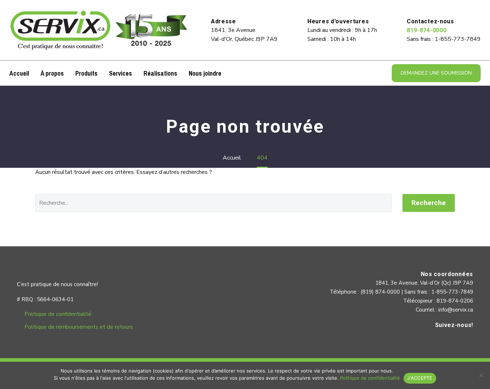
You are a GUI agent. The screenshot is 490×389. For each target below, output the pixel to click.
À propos (52, 73)
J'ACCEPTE (419, 378)
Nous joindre (205, 73)
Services (120, 73)
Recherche (428, 203)
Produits (86, 73)
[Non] (481, 375)
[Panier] (231, 73)
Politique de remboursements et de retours (78, 327)
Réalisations (160, 73)
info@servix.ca (455, 309)
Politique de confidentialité (57, 314)
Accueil (19, 73)
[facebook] (466, 340)
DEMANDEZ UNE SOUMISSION (436, 73)
